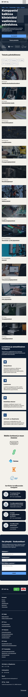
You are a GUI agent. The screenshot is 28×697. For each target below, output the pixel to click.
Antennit (4, 657)
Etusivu (3, 599)
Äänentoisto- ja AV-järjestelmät (9, 653)
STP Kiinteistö (13, 60)
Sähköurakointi (5, 616)
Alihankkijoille (5, 603)
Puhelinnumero (6, 557)
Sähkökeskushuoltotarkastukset (9, 645)
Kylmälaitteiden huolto (7, 643)
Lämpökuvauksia (5, 637)
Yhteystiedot (4, 607)
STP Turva (15, 63)
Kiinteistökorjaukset (6, 632)
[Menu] (24, 2)
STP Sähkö (20, 60)
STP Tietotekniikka (6, 63)
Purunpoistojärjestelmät (7, 634)
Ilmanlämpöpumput (6, 636)
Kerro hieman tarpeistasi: (8, 563)
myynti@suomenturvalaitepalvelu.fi (10, 678)
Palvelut (3, 601)
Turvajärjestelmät (6, 624)
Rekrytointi (4, 605)
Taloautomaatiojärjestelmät (8, 651)
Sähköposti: (5, 551)
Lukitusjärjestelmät (6, 626)
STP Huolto (5, 60)
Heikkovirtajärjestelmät (7, 618)
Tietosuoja (23, 690)
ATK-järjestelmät (5, 655)
